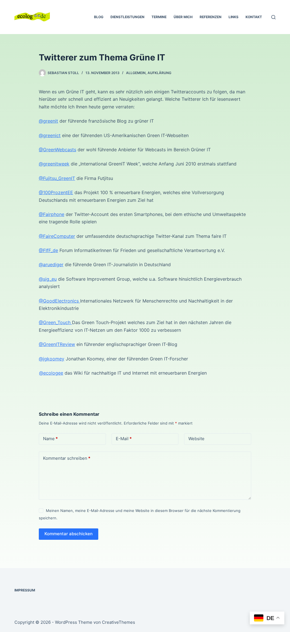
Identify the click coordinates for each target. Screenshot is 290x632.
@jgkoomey (51, 359)
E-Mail (124, 438)
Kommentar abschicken (68, 533)
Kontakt (254, 17)
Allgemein (136, 73)
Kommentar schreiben (66, 458)
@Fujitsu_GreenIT (57, 178)
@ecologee (51, 373)
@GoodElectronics (59, 301)
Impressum (24, 590)
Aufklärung (159, 73)
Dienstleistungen (127, 17)
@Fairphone (51, 214)
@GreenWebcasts (57, 149)
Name (50, 438)
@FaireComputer (57, 236)
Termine (159, 17)
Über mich (183, 17)
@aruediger (51, 264)
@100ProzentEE (56, 192)
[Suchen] (273, 17)
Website (196, 438)
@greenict (50, 135)
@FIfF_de (48, 250)
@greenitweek (54, 164)
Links (233, 17)
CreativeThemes (118, 622)
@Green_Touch (55, 322)
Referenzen (210, 17)
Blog (98, 17)
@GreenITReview (57, 344)
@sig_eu (48, 279)
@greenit (48, 121)
